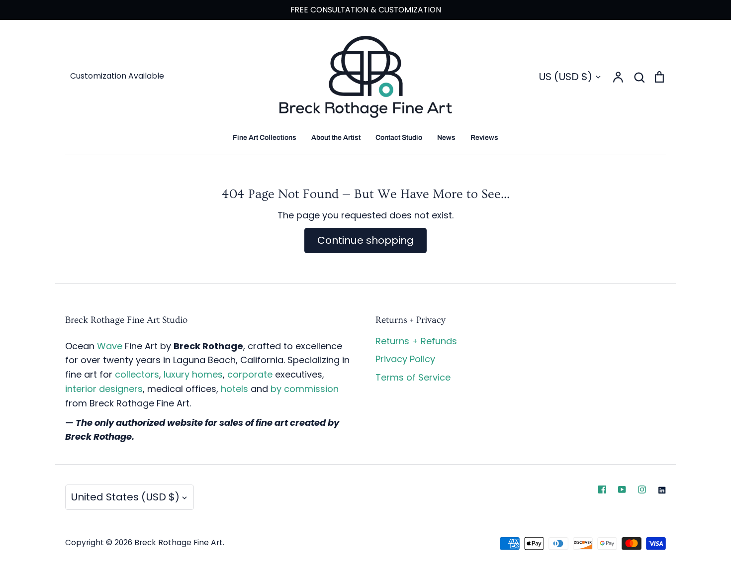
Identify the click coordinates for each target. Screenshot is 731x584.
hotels (234, 389)
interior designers (104, 389)
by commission (305, 389)
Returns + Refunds (416, 341)
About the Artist (336, 137)
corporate (250, 374)
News (446, 137)
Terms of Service (413, 377)
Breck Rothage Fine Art (178, 542)
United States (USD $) (125, 497)
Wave (109, 346)
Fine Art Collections (264, 137)
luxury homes (193, 374)
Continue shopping (365, 240)
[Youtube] (622, 489)
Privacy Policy (405, 359)
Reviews (484, 137)
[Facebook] (602, 489)
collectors (137, 374)
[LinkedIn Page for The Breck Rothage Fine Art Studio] (662, 490)
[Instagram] (642, 489)
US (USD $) (565, 77)
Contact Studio (398, 137)
